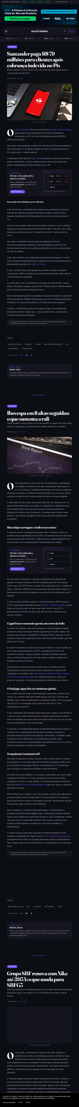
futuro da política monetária (55, 836)
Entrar (71, 31)
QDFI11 (48, 1)
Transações (26, 348)
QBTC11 (25, 1)
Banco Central (15, 344)
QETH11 (32, 1)
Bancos (28, 344)
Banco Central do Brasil (61, 130)
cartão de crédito (38, 264)
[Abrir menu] (6, 31)
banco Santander (22, 130)
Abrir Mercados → (17, 191)
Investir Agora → (62, 1)
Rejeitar (28, 1102)
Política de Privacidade (9, 1102)
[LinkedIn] (26, 355)
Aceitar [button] (20, 1102)
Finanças (12, 47)
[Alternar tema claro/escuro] (65, 31)
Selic (60, 906)
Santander (13, 348)
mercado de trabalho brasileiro (33, 785)
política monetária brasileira (54, 605)
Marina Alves (13, 432)
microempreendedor (53, 344)
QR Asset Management (11, 1)
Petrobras (49, 906)
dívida (37, 158)
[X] (21, 355)
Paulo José (12, 78)
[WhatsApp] (31, 355)
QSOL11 (40, 1)
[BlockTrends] (40, 31)
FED (28, 906)
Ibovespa (37, 906)
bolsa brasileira (15, 906)
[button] (71, 2)
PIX (67, 344)
